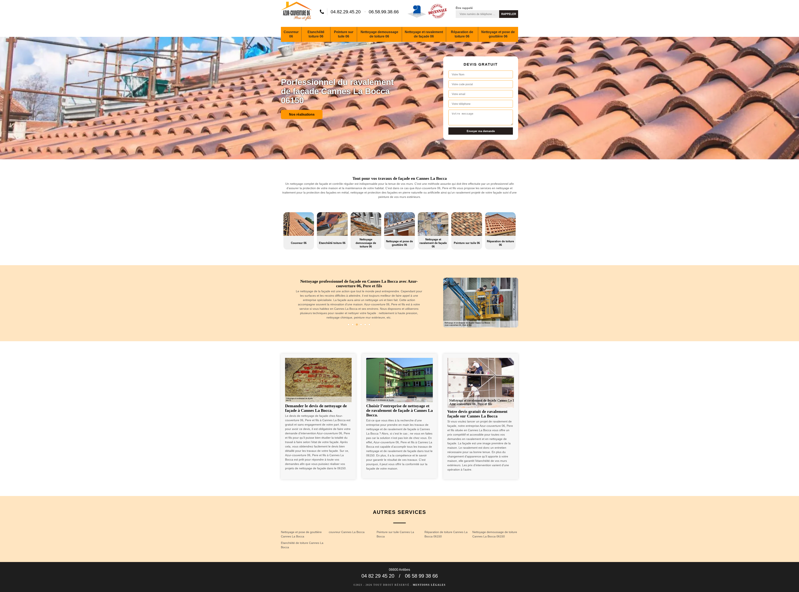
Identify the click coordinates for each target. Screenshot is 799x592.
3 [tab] (357, 324)
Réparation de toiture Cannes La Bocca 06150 (446, 534)
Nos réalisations (302, 114)
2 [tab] (353, 324)
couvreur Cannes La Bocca (347, 532)
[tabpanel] (353, 301)
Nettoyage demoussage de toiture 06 (379, 34)
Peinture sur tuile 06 (343, 34)
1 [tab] (348, 324)
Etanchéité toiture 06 (316, 34)
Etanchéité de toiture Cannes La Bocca (302, 545)
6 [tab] (369, 324)
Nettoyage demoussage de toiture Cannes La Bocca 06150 (494, 534)
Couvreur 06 (291, 34)
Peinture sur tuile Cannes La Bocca (395, 534)
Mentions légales (429, 584)
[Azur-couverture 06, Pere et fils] (296, 12)
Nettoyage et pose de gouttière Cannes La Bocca (301, 534)
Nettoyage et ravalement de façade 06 (424, 34)
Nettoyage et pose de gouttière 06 (498, 34)
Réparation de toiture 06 (462, 34)
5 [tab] (365, 324)
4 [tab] (361, 324)
